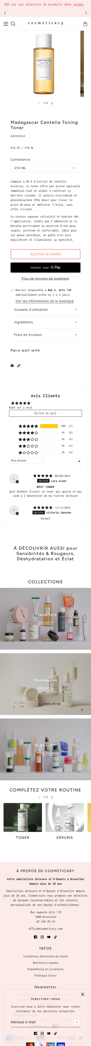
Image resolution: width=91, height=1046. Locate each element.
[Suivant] (86, 12)
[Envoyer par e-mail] (12, 365)
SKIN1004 (18, 136)
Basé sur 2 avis (20, 407)
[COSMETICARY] (45, 24)
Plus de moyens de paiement (45, 278)
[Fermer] (82, 994)
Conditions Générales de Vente (45, 956)
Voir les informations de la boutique (44, 301)
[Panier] (85, 24)
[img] (43, 476)
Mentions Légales (45, 962)
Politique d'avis (45, 975)
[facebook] (35, 1033)
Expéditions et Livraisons (46, 969)
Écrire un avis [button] (45, 413)
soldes (78, 4)
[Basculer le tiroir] (6, 24)
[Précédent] (5, 12)
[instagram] (42, 1033)
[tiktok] (55, 1033)
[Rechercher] (13, 24)
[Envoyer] (77, 1022)
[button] (18, 365)
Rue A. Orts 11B (59, 290)
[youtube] (49, 1033)
